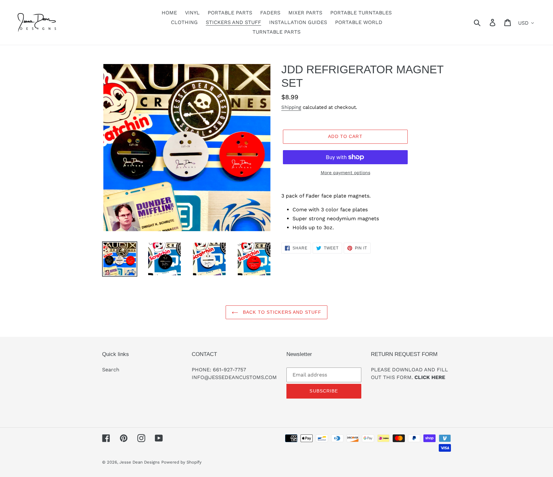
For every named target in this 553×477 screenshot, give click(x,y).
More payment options (345, 172)
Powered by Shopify (181, 462)
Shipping (291, 107)
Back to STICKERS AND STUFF (281, 312)
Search (110, 370)
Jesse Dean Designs (139, 462)
